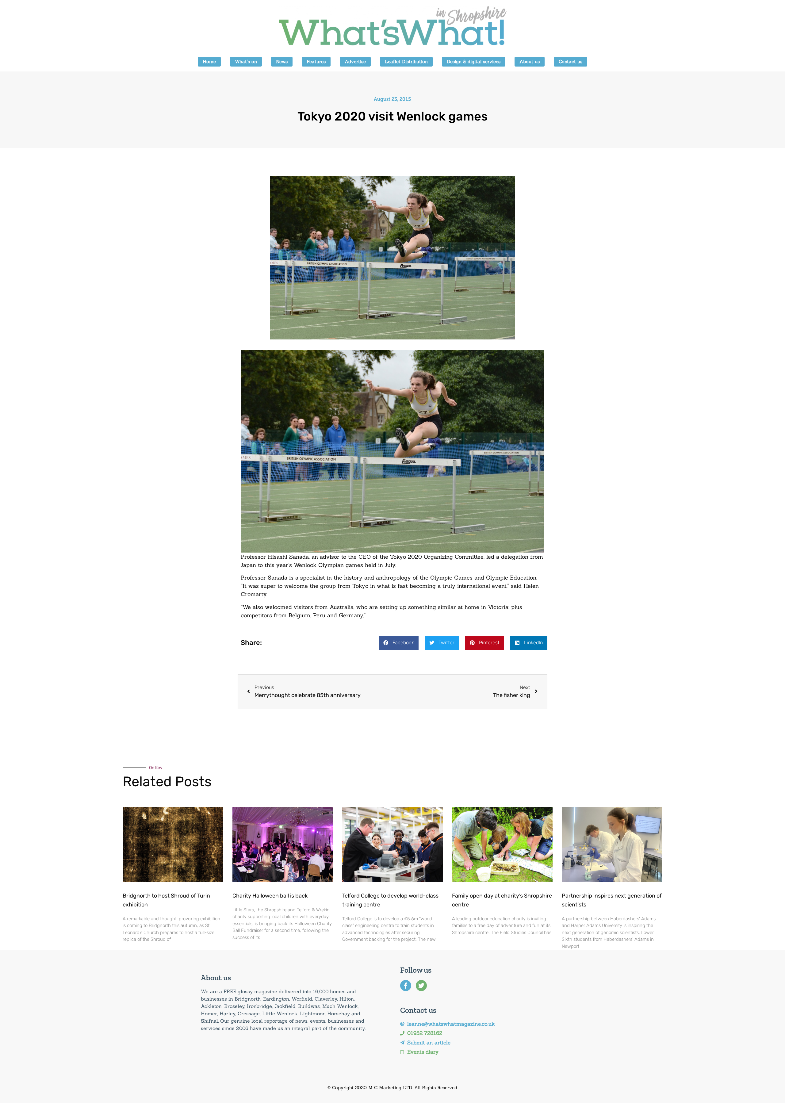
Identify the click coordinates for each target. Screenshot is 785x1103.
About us (529, 61)
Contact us (570, 61)
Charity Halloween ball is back (270, 895)
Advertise (355, 61)
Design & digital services (473, 61)
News (282, 61)
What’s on (246, 61)
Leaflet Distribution (406, 61)
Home (209, 61)
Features (316, 61)
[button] (399, 643)
